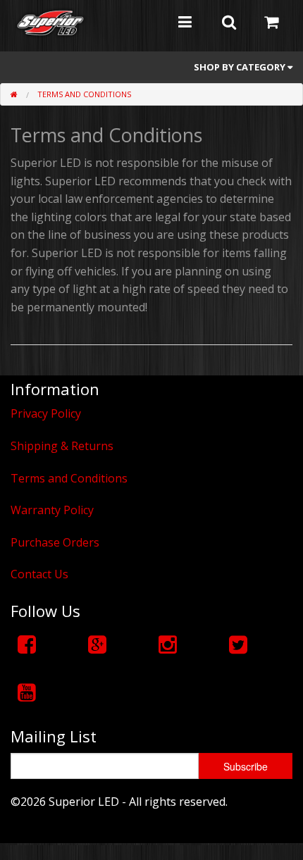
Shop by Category (240, 67)
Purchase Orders (55, 542)
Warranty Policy (52, 510)
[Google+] (97, 644)
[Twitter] (238, 644)
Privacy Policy (46, 413)
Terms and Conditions (84, 94)
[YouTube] (27, 692)
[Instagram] (168, 644)
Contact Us (39, 574)
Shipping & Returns (62, 446)
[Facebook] (27, 644)
